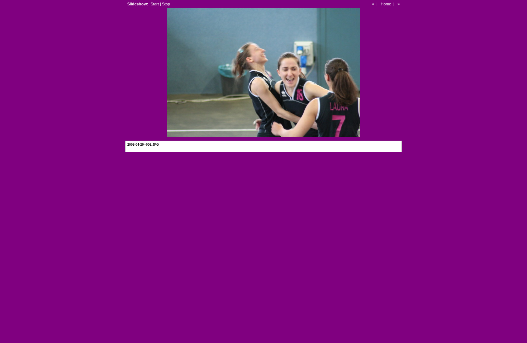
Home (386, 4)
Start (155, 4)
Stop (166, 4)
